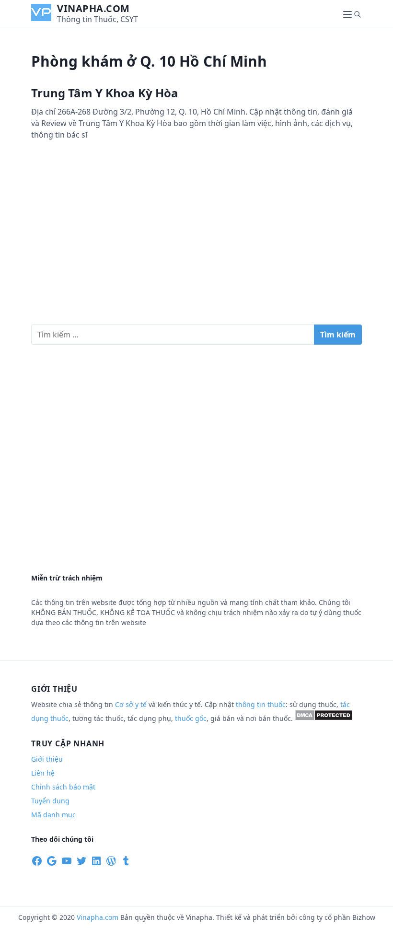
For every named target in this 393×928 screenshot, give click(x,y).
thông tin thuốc (261, 704)
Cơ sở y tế (132, 704)
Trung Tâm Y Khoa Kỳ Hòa (104, 93)
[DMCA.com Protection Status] (324, 718)
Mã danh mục (53, 814)
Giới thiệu (47, 759)
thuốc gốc (191, 718)
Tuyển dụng (50, 800)
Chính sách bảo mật (63, 786)
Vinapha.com (93, 8)
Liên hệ (43, 772)
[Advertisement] (196, 242)
